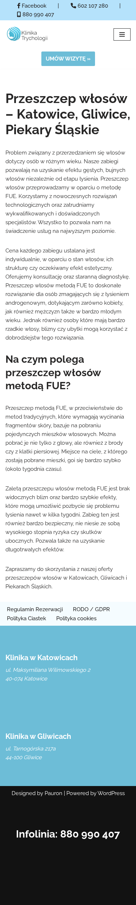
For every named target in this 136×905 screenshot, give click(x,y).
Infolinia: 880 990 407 (68, 834)
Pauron (53, 793)
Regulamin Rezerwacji (35, 609)
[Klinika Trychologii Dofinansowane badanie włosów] (27, 34)
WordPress (111, 793)
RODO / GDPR (91, 609)
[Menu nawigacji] (122, 34)
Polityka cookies (76, 618)
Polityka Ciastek (26, 618)
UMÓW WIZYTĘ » (68, 58)
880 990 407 (37, 14)
